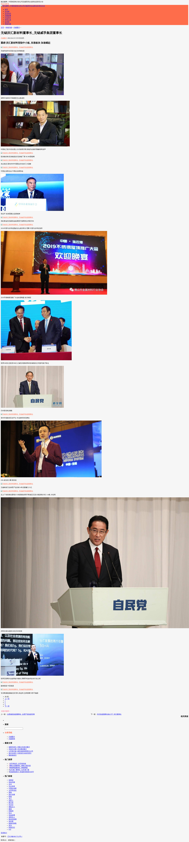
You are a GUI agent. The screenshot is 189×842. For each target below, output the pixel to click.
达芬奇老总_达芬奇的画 (17, 763)
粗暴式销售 (13, 823)
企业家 (7, 11)
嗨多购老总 (13, 755)
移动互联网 (13, 819)
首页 (2, 4)
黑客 (10, 792)
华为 (10, 825)
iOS (10, 829)
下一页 (7, 706)
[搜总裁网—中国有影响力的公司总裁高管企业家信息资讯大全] (23, 6)
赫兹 (10, 809)
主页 (2, 27)
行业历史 (8, 18)
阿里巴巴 (12, 827)
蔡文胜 (11, 803)
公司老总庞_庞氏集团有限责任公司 (21, 751)
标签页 (6, 4)
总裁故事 (8, 15)
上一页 (7, 699)
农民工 (11, 800)
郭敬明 (11, 811)
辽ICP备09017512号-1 (14, 836)
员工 (10, 798)
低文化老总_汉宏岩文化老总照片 (20, 753)
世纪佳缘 (12, 794)
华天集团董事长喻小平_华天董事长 (109, 714)
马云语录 (12, 786)
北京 (10, 784)
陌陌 (10, 796)
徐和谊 (11, 780)
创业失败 (12, 782)
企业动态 (8, 13)
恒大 (10, 813)
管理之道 (8, 20)
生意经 (7, 22)
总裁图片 (17, 27)
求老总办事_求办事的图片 (18, 749)
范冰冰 (11, 805)
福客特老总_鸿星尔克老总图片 (19, 747)
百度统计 (4, 833)
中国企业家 (13, 788)
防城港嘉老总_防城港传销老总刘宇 (21, 772)
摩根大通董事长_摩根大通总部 (20, 765)
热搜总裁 (8, 24)
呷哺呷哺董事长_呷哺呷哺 (18, 768)
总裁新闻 (12, 739)
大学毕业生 (13, 790)
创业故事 (12, 815)
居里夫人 (12, 817)
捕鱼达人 (12, 807)
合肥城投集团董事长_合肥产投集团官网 (21, 714)
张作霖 (11, 821)
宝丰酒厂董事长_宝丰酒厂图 (19, 770)
